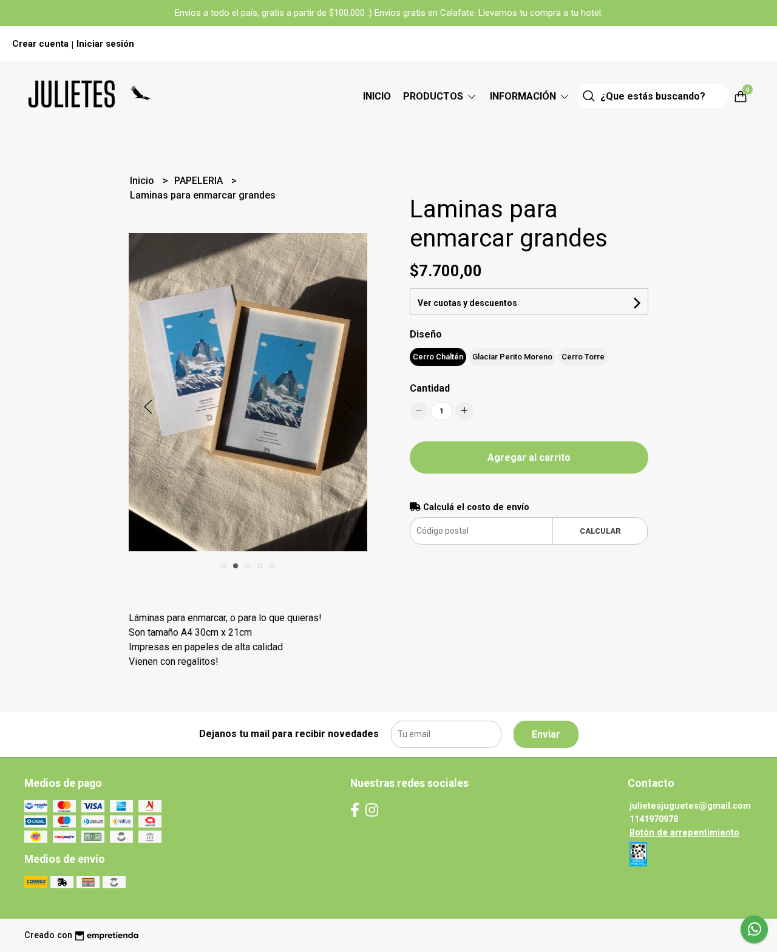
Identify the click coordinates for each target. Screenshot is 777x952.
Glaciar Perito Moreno (512, 356)
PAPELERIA (199, 180)
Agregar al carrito (529, 457)
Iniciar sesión (105, 43)
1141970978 (653, 819)
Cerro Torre (583, 356)
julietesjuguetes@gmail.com (690, 806)
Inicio (377, 96)
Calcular (600, 531)
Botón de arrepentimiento (684, 833)
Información (524, 96)
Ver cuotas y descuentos (467, 303)
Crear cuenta (40, 43)
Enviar (546, 734)
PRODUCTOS (434, 96)
